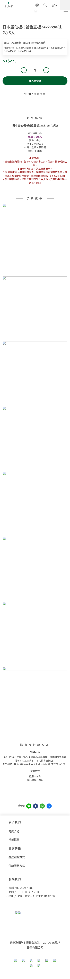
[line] (28, 806)
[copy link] (49, 806)
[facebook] (35, 806)
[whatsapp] (42, 806)
